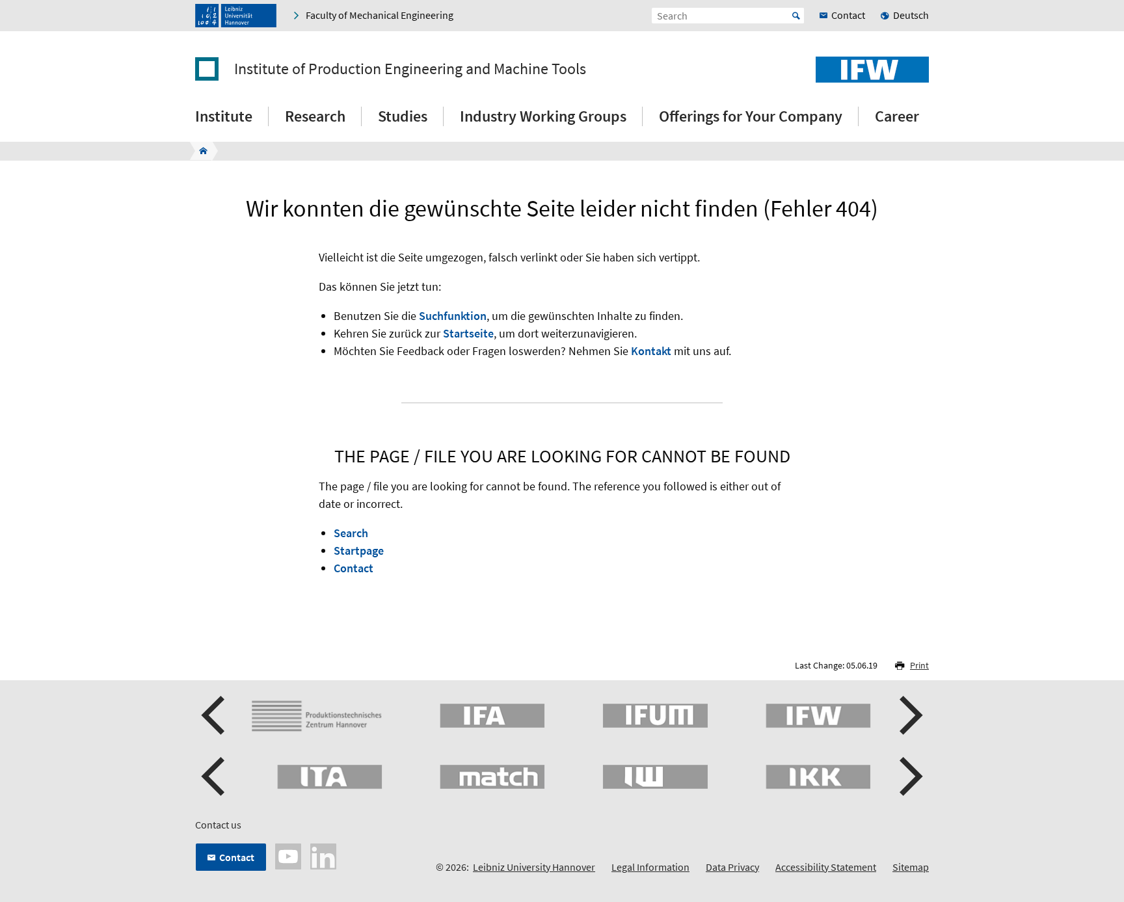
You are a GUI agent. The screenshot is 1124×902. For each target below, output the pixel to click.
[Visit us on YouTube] (288, 855)
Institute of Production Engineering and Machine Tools (410, 69)
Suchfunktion (453, 315)
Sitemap (910, 866)
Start (796, 15)
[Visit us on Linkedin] (323, 855)
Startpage (359, 550)
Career (897, 116)
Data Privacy (732, 866)
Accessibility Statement (825, 866)
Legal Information (650, 866)
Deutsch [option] (911, 14)
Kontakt (651, 350)
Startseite (468, 333)
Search (351, 532)
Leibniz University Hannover (534, 866)
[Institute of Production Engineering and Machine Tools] (199, 151)
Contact (353, 568)
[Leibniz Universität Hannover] (235, 15)
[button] (214, 715)
